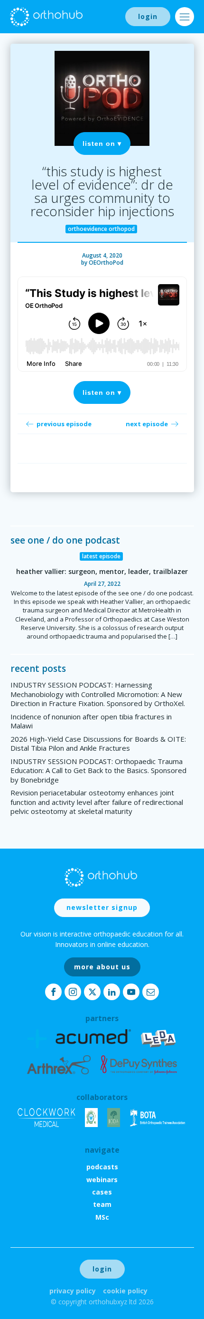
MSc (102, 1217)
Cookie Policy (125, 1290)
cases (102, 1191)
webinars (102, 1179)
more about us (102, 966)
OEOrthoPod (106, 262)
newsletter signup (102, 907)
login (148, 16)
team (102, 1204)
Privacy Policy (72, 1290)
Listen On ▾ (102, 143)
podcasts (102, 1166)
